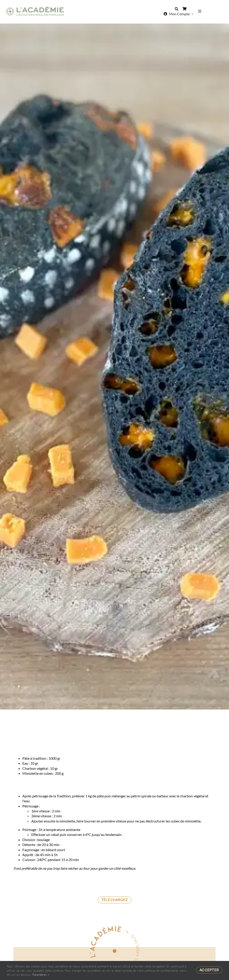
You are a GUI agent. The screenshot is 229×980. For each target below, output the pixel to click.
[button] (176, 8)
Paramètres (40, 974)
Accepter (209, 970)
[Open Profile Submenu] (192, 13)
